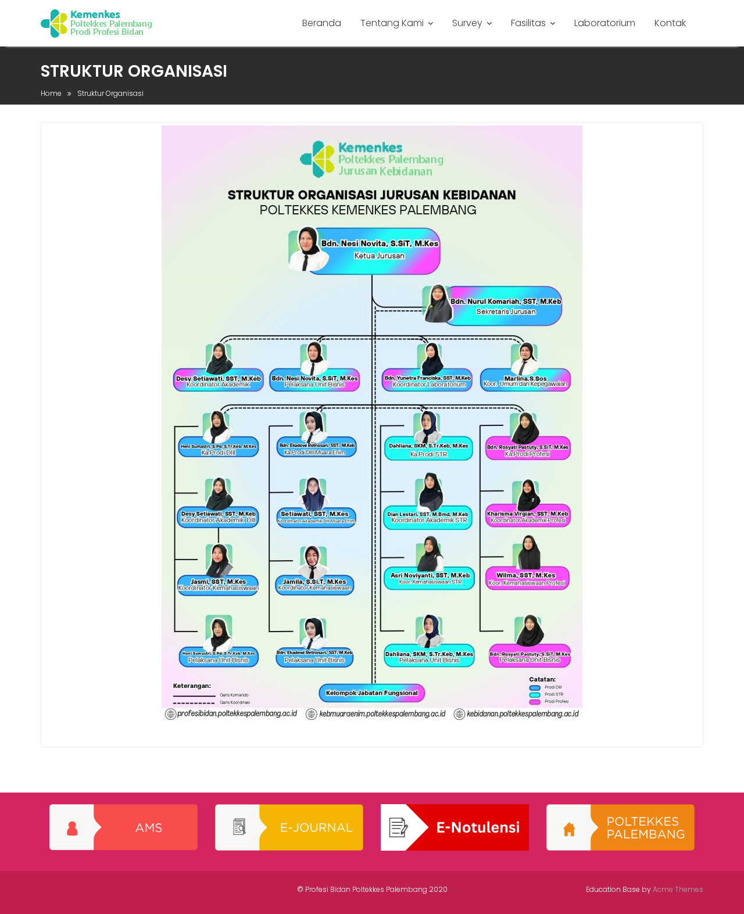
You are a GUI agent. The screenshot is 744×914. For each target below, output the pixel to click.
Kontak (670, 23)
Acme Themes (678, 889)
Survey (467, 23)
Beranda (321, 23)
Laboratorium (604, 23)
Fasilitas (528, 23)
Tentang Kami (392, 23)
